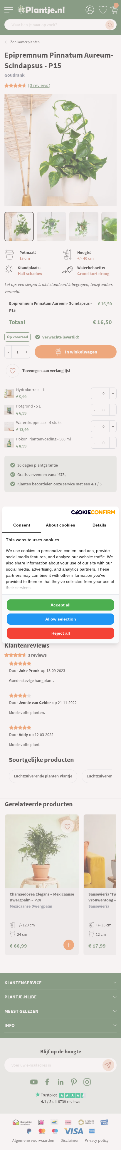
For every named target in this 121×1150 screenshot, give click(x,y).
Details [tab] (99, 525)
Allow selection (60, 619)
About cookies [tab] (60, 525)
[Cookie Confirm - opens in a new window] (93, 512)
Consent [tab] (21, 525)
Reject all (60, 633)
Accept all (60, 605)
